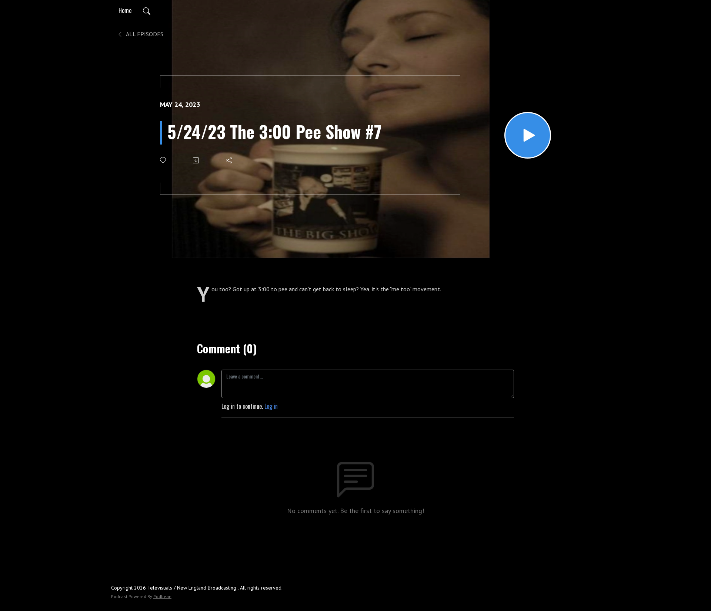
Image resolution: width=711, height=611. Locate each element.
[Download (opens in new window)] (196, 160)
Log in (271, 406)
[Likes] (163, 160)
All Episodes (144, 34)
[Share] (229, 160)
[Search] (146, 10)
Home (124, 10)
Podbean (162, 596)
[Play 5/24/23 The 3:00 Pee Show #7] (527, 135)
